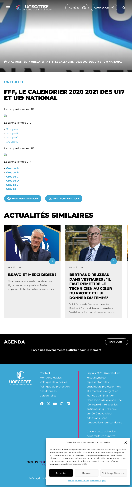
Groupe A (12, 129)
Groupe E (12, 184)
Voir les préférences (113, 473)
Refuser (86, 473)
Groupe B (12, 133)
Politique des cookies (78, 480)
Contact (45, 373)
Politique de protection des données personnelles (55, 391)
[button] (125, 442)
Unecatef (38, 61)
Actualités (19, 61)
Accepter (61, 473)
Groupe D (12, 141)
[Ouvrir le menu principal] (8, 8)
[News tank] (38, 464)
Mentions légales (98, 480)
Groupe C (12, 137)
